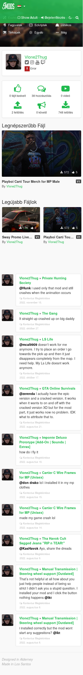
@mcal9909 (28, 344)
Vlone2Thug (36, 57)
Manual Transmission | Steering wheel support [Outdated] (48, 571)
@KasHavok (28, 548)
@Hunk (25, 288)
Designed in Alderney (17, 659)
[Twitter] (27, 62)
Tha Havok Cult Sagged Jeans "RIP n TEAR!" (42, 540)
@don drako (29, 482)
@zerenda (27, 393)
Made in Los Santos (16, 664)
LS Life (47, 339)
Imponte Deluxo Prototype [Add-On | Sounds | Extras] (43, 442)
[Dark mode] (70, 17)
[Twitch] (43, 62)
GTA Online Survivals (58, 388)
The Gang (49, 313)
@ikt (48, 597)
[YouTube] (37, 62)
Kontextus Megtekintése (36, 298)
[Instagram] (32, 62)
